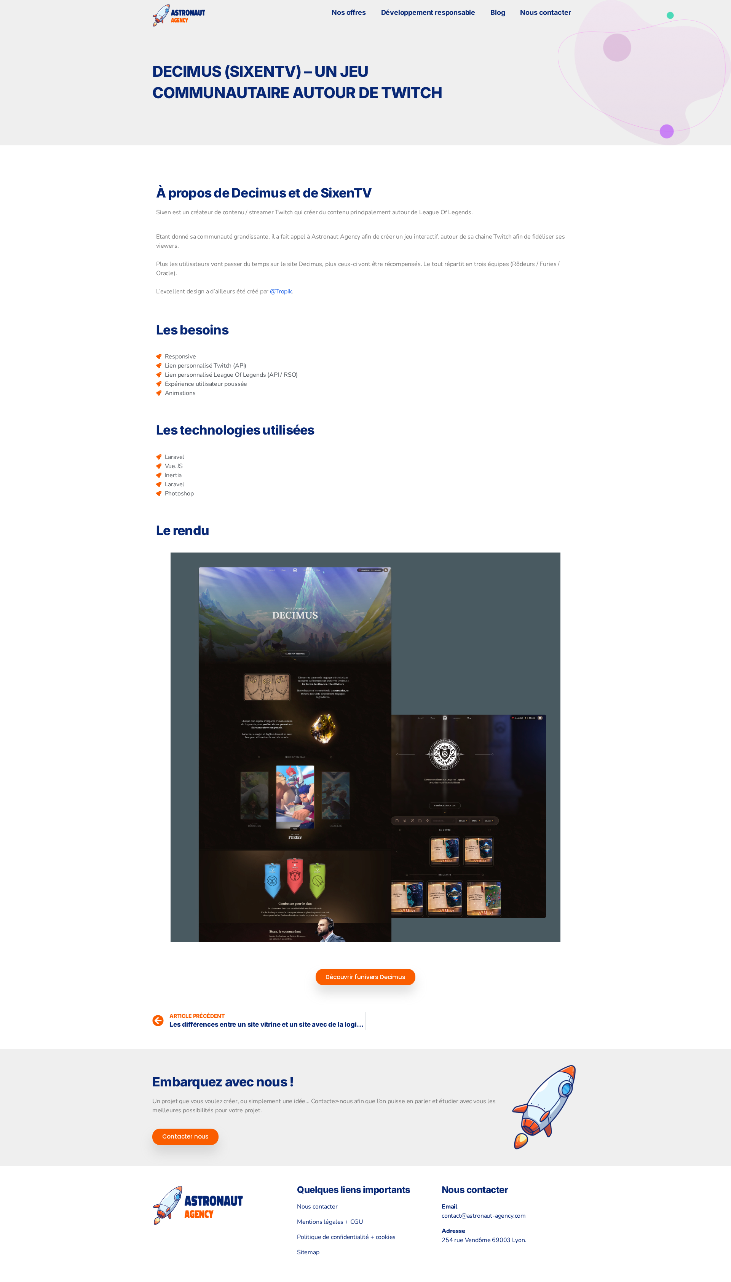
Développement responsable (428, 12)
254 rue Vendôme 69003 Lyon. (484, 1240)
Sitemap (308, 1252)
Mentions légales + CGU (330, 1222)
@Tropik (281, 291)
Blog (497, 12)
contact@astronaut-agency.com (484, 1216)
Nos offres (349, 12)
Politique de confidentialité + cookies (346, 1237)
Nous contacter (545, 12)
